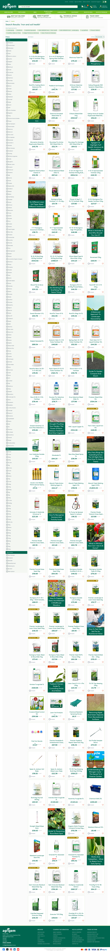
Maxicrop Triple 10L (76, 57)
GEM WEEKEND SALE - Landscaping (69, 30)
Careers (55, 936)
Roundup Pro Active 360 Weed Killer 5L (56, 143)
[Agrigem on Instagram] (11, 950)
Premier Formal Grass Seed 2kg (37, 570)
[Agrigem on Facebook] (4, 950)
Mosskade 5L (56, 455)
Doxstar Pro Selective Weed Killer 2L (56, 398)
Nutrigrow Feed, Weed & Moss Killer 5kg (36, 656)
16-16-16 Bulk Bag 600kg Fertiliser (37, 257)
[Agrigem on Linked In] (15, 950)
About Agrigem (57, 932)
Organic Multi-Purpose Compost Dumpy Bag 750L (76, 827)
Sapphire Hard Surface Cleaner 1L (37, 172)
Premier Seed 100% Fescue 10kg (76, 656)
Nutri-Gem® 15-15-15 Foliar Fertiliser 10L (56, 369)
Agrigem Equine (91, 940)
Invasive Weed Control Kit (37, 713)
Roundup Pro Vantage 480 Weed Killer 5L (76, 143)
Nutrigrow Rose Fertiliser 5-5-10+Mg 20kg (56, 200)
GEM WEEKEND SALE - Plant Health (48, 30)
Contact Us (75, 943)
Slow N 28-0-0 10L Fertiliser (36, 398)
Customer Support (96, 1)
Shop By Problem (101, 12)
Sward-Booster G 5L (37, 313)
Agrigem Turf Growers (93, 941)
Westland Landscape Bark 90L (37, 856)
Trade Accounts (57, 934)
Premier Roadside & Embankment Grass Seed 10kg (56, 742)
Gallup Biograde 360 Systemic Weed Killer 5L (95, 86)
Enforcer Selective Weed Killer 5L (76, 86)
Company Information (59, 938)
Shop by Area (88, 12)
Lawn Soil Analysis (56, 713)
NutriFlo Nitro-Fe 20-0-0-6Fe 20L (37, 369)
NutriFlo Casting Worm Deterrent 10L (37, 86)
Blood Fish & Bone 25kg (37, 286)
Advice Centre (86, 1)
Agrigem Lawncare (92, 936)
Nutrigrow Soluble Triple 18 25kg (95, 570)
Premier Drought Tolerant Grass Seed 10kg (76, 542)
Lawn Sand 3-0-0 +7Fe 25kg (76, 684)
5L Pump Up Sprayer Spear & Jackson (76, 513)
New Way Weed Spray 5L (76, 455)
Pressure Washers (95, 30)
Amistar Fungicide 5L (37, 684)
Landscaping (61, 12)
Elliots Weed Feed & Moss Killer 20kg (76, 257)
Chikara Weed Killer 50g (76, 115)
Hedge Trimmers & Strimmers (31, 33)
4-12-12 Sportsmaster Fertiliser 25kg (95, 172)
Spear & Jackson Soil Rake (37, 770)
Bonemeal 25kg (95, 257)
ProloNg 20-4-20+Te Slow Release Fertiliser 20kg (76, 914)
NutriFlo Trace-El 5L (56, 313)
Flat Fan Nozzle (36, 741)
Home (66, 1)
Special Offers (78, 1)
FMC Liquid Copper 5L (76, 427)
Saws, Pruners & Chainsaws (49, 33)
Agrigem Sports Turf (92, 934)
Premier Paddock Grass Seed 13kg (76, 627)
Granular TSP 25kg (56, 914)
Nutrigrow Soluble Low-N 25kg (76, 599)
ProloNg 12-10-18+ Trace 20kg (95, 886)
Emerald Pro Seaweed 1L (56, 856)
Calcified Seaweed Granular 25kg (37, 914)
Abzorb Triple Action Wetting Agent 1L (56, 484)
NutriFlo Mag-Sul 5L (76, 313)
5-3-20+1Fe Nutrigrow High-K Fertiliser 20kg (37, 57)
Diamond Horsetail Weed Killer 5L (56, 115)
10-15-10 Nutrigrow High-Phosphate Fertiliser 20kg (76, 229)
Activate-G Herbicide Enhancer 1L (37, 513)
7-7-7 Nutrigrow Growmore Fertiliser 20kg (37, 229)
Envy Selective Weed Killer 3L (76, 398)
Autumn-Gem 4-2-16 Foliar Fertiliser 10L (56, 341)
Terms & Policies (57, 940)
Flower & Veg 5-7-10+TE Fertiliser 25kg (76, 200)
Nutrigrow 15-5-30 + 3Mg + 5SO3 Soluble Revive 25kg (37, 599)
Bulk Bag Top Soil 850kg (37, 799)
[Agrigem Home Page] (10, 9)
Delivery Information (78, 940)
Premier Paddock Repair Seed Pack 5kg (76, 741)
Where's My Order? (77, 941)
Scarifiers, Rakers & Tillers (14, 33)
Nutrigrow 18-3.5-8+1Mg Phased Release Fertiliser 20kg (76, 286)
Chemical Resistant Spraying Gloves (76, 713)
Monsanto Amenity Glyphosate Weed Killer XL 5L (37, 143)
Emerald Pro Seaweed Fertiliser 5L (76, 856)
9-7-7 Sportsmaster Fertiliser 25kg (56, 229)
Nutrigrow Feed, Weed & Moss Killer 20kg (56, 656)
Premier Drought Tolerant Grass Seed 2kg (56, 542)
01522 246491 (7, 943)
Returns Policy (57, 941)
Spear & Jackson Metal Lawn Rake (56, 770)
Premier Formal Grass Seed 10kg (56, 570)
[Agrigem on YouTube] (18, 950)
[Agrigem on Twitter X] (8, 950)
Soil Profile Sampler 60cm (95, 741)
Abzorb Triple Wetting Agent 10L (76, 484)
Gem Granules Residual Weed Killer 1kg (37, 886)
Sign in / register (76, 932)
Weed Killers (8, 12)
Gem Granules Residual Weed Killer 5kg (56, 886)
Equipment (74, 12)
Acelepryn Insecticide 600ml (76, 886)
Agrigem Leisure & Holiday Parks (95, 938)
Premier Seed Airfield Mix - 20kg (96, 656)
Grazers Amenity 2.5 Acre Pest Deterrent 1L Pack (36, 427)
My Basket (74, 934)
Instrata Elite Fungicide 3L (56, 799)
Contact (71, 1)
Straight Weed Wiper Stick (37, 827)
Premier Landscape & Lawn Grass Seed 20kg (56, 627)
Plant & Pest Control (48, 12)
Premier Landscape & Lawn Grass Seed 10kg (36, 627)
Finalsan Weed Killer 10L (95, 398)
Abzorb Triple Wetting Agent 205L (95, 484)
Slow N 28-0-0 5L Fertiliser (76, 369)
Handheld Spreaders (30, 30)
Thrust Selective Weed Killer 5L (56, 172)
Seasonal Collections (44, 943)
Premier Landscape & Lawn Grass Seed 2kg (95, 599)
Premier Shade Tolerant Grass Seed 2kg (95, 513)
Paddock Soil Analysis (56, 86)
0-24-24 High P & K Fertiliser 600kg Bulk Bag (76, 172)
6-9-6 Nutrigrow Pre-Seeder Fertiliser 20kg (95, 200)
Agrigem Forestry (92, 932)
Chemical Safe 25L (95, 799)
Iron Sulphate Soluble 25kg (36, 455)
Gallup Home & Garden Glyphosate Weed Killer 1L (96, 115)
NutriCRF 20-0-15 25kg (95, 286)
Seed (35, 12)
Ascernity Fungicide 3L (76, 799)
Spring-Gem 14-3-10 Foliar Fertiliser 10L (76, 341)
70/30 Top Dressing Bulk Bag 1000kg (76, 770)
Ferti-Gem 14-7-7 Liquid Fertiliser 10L (95, 341)
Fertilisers (21, 12)
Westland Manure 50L (95, 827)
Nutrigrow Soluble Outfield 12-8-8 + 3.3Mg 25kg (76, 570)
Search (13, 21)
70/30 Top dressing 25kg (95, 684)
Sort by (92, 36)
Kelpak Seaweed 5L (37, 341)
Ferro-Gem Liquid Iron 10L (95, 427)
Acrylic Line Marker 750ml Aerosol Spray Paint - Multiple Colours (37, 484)
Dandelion (19, 30)
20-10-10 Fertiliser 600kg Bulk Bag (56, 257)
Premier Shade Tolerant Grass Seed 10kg (37, 542)
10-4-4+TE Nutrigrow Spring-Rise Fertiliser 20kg (56, 58)
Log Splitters (84, 30)
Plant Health (41, 936)
